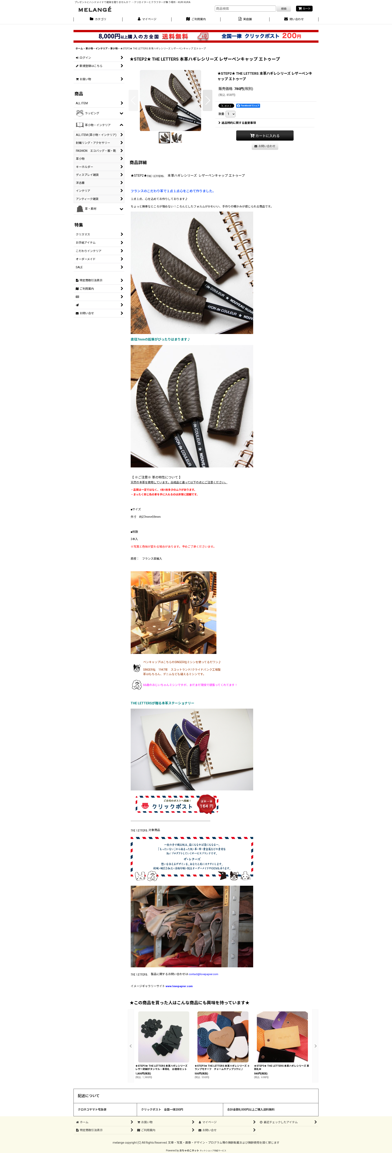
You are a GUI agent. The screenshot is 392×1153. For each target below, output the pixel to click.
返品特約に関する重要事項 (239, 122)
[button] (133, 100)
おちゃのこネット (189, 1150)
